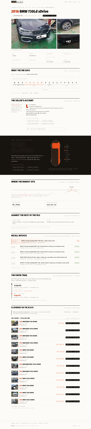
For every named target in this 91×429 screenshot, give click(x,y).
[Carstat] (17, 2)
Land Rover (46, 423)
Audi (32, 423)
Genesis (35, 423)
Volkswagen (40, 423)
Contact (75, 1)
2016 (33, 7)
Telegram (74, 425)
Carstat (12, 425)
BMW (27, 7)
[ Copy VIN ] (45, 89)
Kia (20, 423)
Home (66, 1)
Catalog (70, 1)
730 (30, 7)
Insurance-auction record (17, 7)
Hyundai (17, 423)
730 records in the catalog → (18, 406)
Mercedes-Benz (25, 423)
